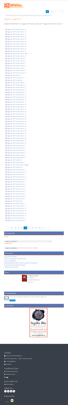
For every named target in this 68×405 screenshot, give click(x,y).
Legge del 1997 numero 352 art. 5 (16, 189)
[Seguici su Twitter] (8, 391)
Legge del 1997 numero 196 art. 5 (16, 63)
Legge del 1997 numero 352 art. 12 (16, 177)
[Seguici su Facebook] (5, 391)
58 (32, 228)
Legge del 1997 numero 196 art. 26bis (17, 53)
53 (15, 228)
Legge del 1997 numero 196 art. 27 (16, 56)
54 (18, 228)
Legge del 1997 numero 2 (14, 75)
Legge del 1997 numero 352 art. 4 (16, 186)
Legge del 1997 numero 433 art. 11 (16, 208)
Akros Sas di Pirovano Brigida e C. (14, 355)
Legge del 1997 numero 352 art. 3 (16, 184)
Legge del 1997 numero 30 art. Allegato (18, 165)
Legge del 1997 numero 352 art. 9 (16, 198)
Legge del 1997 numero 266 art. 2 (16, 109)
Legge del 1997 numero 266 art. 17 (16, 102)
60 (39, 228)
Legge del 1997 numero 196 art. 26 (16, 51)
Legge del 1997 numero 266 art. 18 (16, 104)
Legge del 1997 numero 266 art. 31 (16, 140)
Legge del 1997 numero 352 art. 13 (16, 179)
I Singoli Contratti (17, 276)
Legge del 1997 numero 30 (14, 160)
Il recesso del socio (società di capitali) (14, 265)
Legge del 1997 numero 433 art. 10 (16, 206)
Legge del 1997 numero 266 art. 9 (16, 157)
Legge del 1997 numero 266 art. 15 (16, 97)
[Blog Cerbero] (35, 322)
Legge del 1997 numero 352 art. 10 (16, 172)
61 (42, 228)
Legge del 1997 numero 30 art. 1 (16, 162)
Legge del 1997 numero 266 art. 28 (16, 131)
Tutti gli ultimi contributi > (11, 267)
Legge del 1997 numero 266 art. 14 (16, 94)
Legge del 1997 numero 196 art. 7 (16, 68)
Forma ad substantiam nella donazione (15, 258)
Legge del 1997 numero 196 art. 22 (16, 41)
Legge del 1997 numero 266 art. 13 (16, 92)
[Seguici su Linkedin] (11, 391)
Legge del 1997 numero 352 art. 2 (16, 182)
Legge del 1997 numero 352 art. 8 (16, 196)
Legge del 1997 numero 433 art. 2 (16, 218)
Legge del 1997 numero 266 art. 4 (16, 145)
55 (22, 228)
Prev (6, 282)
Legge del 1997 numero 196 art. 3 (16, 58)
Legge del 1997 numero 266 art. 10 (16, 85)
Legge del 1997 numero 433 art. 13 (16, 213)
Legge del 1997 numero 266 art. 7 (16, 153)
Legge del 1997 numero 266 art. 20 (16, 111)
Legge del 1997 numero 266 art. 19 (16, 107)
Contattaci (8, 364)
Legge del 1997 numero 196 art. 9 (16, 73)
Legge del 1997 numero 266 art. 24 (16, 121)
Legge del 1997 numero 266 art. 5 (16, 148)
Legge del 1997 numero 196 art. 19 (16, 32)
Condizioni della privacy (12, 371)
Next (62, 282)
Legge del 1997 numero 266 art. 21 (16, 114)
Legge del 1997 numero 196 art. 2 (16, 34)
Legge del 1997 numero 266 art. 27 (16, 128)
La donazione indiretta (10, 256)
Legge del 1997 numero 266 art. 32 (16, 143)
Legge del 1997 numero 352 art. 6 (16, 191)
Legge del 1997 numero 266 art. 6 (16, 150)
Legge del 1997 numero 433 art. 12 (16, 211)
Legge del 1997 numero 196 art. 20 (16, 36)
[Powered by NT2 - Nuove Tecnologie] (9, 400)
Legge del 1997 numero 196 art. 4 (16, 61)
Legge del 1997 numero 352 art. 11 (16, 174)
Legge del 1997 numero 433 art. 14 (16, 215)
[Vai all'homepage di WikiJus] (15, 5)
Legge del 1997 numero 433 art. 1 (16, 203)
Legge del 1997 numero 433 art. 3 (16, 220)
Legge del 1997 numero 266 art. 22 (16, 116)
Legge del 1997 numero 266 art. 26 (16, 126)
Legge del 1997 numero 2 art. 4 (15, 78)
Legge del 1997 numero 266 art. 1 (16, 82)
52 (11, 228)
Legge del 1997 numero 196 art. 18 (16, 29)
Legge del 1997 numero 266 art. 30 (16, 138)
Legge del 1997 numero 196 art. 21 (16, 39)
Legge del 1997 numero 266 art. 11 (16, 87)
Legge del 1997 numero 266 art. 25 (16, 123)
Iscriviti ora (12, 300)
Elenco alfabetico (9, 384)
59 (35, 228)
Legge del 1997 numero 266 (14, 80)
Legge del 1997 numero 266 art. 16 (16, 99)
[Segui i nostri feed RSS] (14, 391)
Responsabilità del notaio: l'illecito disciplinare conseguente (20, 263)
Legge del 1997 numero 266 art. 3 (16, 136)
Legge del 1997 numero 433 (14, 201)
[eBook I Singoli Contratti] (8, 278)
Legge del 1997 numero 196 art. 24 (16, 46)
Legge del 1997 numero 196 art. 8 (16, 70)
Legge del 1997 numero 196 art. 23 (16, 44)
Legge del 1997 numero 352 (14, 167)
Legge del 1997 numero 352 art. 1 (16, 169)
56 (25, 228)
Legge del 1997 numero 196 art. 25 (16, 49)
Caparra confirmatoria (10, 261)
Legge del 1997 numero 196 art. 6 (16, 65)
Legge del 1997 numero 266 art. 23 (16, 119)
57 (28, 228)
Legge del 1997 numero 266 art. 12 (16, 90)
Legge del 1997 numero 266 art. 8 (16, 155)
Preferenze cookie (10, 374)
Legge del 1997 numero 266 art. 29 (16, 133)
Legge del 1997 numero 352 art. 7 (16, 194)
